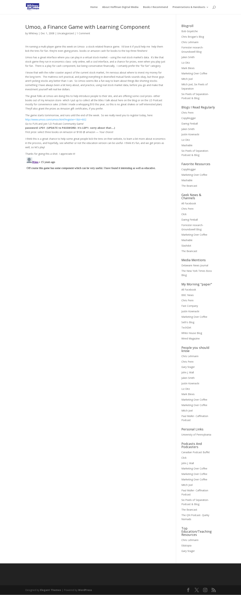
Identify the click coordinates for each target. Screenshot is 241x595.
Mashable (186, 145)
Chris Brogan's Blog (192, 36)
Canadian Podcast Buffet (195, 452)
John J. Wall (187, 372)
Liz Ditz (185, 62)
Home (94, 7)
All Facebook (188, 203)
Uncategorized (65, 33)
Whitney (33, 33)
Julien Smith (188, 57)
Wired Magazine (190, 338)
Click (183, 214)
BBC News (187, 295)
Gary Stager (188, 367)
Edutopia (186, 545)
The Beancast (189, 185)
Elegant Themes (50, 590)
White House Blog (191, 333)
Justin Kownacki (190, 134)
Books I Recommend (155, 7)
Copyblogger (188, 118)
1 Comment (83, 33)
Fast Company (189, 305)
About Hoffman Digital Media (120, 7)
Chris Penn (187, 112)
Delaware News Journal (194, 265)
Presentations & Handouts (189, 7)
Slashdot (186, 245)
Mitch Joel (187, 79)
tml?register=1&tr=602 (55, 119)
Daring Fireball (189, 123)
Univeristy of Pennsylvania (196, 434)
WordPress (85, 590)
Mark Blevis (188, 68)
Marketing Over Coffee (194, 73)
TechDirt (186, 327)
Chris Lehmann (189, 42)
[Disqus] (95, 200)
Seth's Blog (187, 322)
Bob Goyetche (189, 31)
